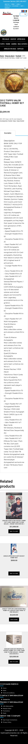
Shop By (13, 39)
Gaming (14, 44)
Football (18, 56)
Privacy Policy (7, 722)
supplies (20, 48)
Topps (14, 120)
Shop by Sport (9, 56)
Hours (18, 4)
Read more (14, 619)
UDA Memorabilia (8, 706)
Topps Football (20, 120)
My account (15, 6)
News (4, 690)
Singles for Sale (10, 48)
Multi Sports (22, 44)
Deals (4, 713)
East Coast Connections (10, 720)
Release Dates (7, 708)
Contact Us (7, 6)
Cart (22, 6)
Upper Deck (21, 39)
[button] (25, 68)
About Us (7, 4)
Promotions (6, 711)
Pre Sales (5, 39)
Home (2, 56)
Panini (8, 44)
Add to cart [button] (14, 531)
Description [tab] (7, 133)
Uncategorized (4, 120)
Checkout (7, 7)
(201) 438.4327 (21, 1)
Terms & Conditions (8, 693)
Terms (12, 4)
